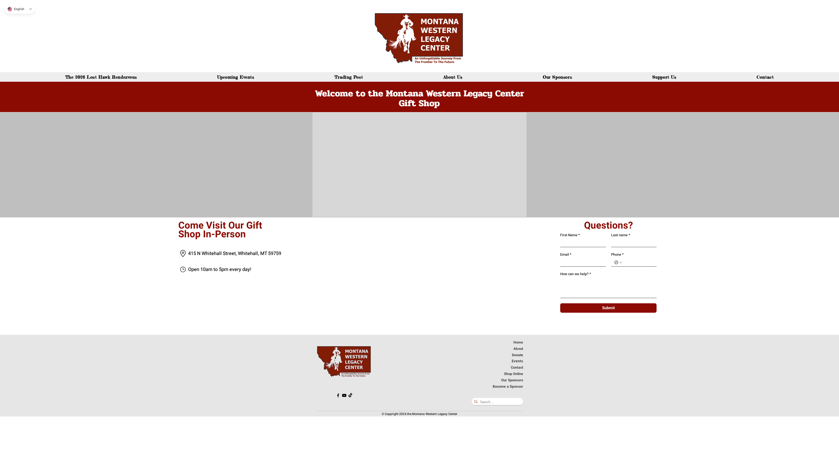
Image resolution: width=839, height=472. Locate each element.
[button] (664, 77)
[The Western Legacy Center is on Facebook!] (338, 395)
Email (565, 254)
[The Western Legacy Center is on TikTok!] (350, 395)
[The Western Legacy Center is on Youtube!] (344, 395)
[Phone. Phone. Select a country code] (618, 262)
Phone (617, 254)
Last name (620, 235)
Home (518, 342)
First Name (570, 235)
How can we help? (575, 274)
